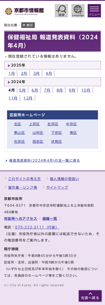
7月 (47, 90)
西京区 (38, 141)
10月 (85, 90)
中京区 (71, 124)
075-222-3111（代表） (37, 227)
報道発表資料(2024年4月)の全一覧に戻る (44, 160)
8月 (60, 90)
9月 (72, 90)
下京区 (56, 132)
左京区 (52, 124)
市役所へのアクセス (20, 218)
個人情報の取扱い (64, 179)
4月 (49, 73)
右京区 (19, 141)
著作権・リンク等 (22, 187)
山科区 (38, 132)
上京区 (34, 124)
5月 (22, 90)
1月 (11, 73)
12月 (28, 98)
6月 (35, 90)
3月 (36, 73)
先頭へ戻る (90, 298)
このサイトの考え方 (24, 179)
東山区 (19, 132)
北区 (17, 124)
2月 (24, 73)
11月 (13, 98)
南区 (73, 132)
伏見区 (56, 141)
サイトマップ (57, 187)
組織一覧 (50, 218)
